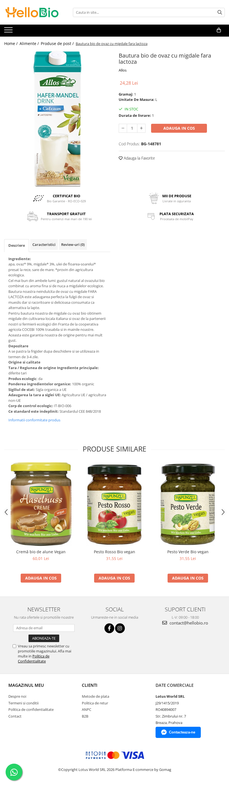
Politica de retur (95, 703)
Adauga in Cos (179, 128)
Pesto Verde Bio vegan (188, 551)
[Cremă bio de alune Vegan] (41, 504)
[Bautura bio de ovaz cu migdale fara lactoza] (57, 119)
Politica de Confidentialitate (33, 659)
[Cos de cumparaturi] (219, 30)
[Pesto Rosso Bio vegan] (114, 504)
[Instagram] (120, 628)
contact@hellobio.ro (188, 623)
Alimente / (30, 43)
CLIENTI (89, 685)
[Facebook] (109, 628)
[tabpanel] (57, 119)
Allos (123, 70)
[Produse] (9, 31)
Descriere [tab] (16, 245)
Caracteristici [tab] (44, 244)
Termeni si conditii (23, 703)
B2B (85, 716)
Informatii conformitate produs (34, 419)
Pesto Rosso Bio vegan (114, 551)
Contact (15, 716)
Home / (11, 43)
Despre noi (17, 696)
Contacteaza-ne (182, 732)
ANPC (86, 709)
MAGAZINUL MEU (26, 685)
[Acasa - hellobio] (32, 12)
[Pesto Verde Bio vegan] (188, 504)
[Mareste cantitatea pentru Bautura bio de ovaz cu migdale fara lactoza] (141, 128)
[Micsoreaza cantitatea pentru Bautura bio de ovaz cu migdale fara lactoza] (123, 128)
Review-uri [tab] (73, 244)
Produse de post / (58, 43)
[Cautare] (220, 12)
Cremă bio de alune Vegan (41, 551)
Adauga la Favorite (139, 158)
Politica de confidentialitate (31, 709)
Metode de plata (95, 696)
